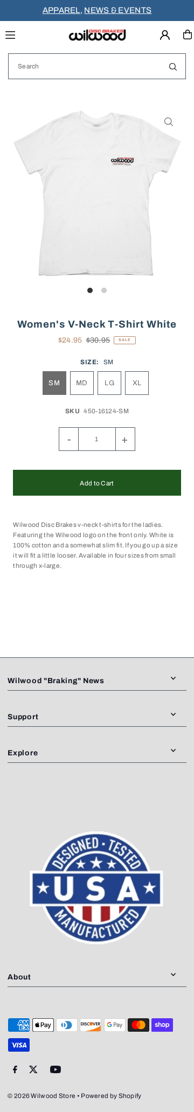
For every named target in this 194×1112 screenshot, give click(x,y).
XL (137, 383)
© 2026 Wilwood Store (41, 1096)
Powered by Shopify (111, 1096)
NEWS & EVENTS (117, 10)
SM (54, 383)
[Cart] (187, 34)
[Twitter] (33, 1070)
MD (82, 383)
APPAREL (61, 10)
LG (109, 383)
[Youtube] (55, 1070)
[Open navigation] (31, 34)
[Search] (173, 66)
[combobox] (97, 66)
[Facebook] (15, 1070)
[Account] (165, 35)
